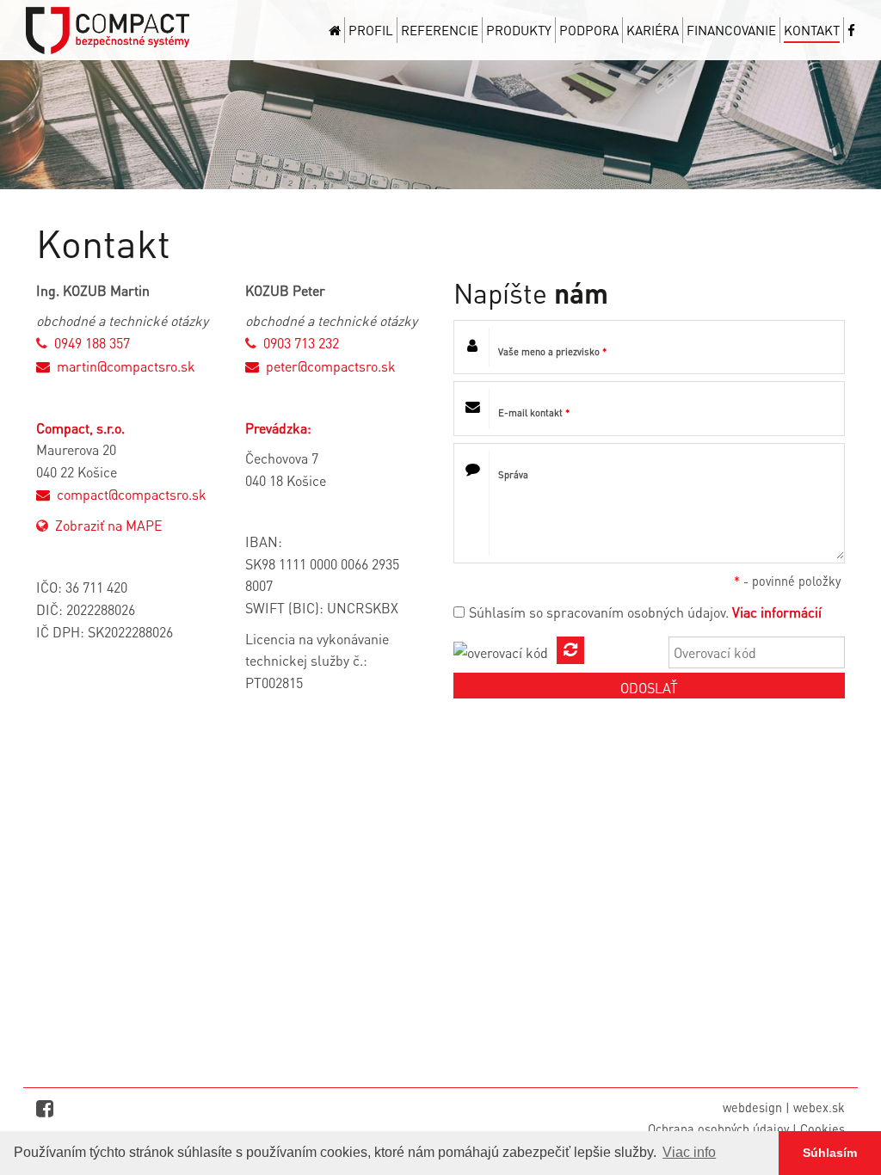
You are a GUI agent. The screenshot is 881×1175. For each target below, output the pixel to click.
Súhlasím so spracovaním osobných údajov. (599, 612)
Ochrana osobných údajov (718, 1128)
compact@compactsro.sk (131, 494)
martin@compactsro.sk (126, 366)
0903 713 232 (301, 343)
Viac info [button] (689, 1152)
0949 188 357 (92, 343)
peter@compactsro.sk (331, 366)
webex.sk (819, 1107)
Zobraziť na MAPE (109, 525)
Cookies (822, 1128)
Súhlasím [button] (830, 1153)
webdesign (752, 1107)
